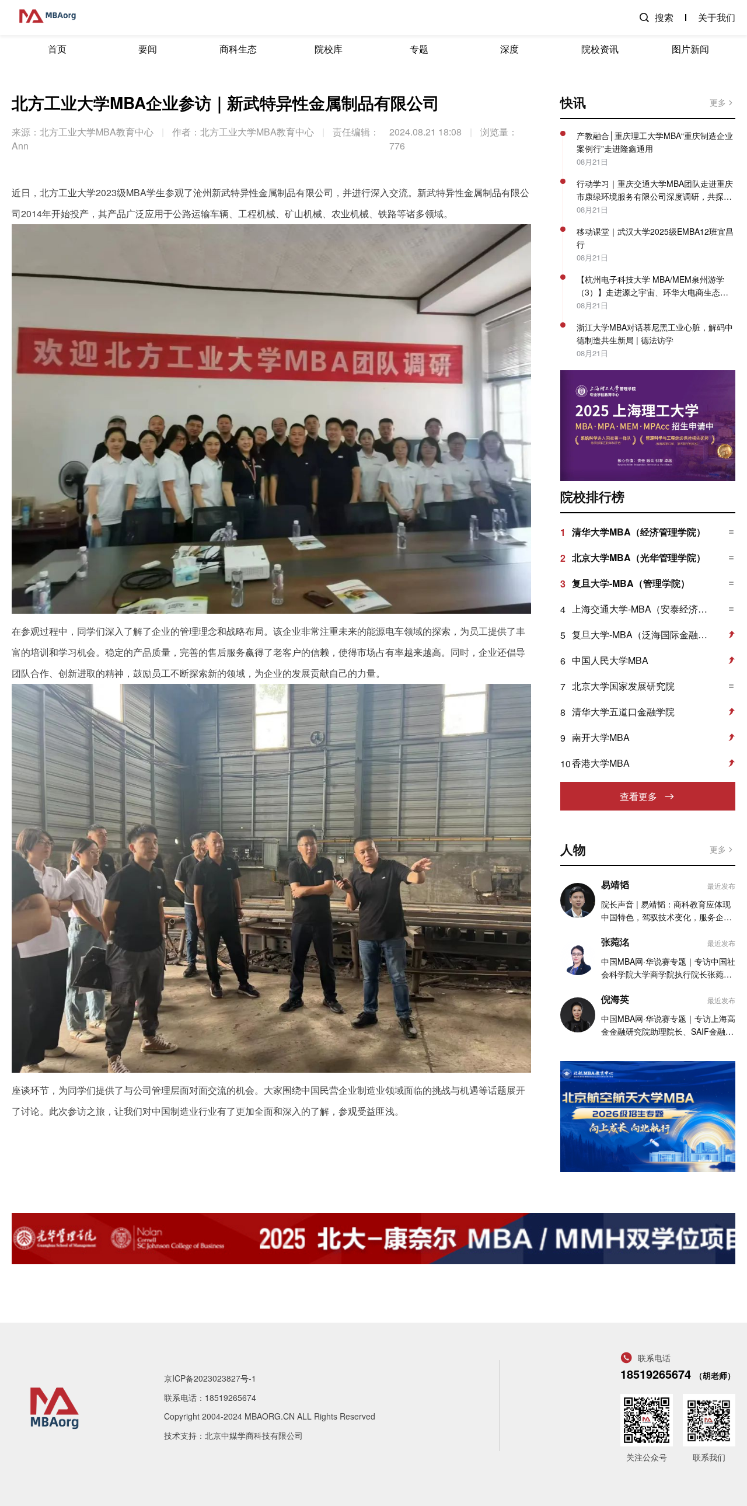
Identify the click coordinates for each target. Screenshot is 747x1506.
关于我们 (716, 17)
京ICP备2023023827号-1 (210, 1378)
